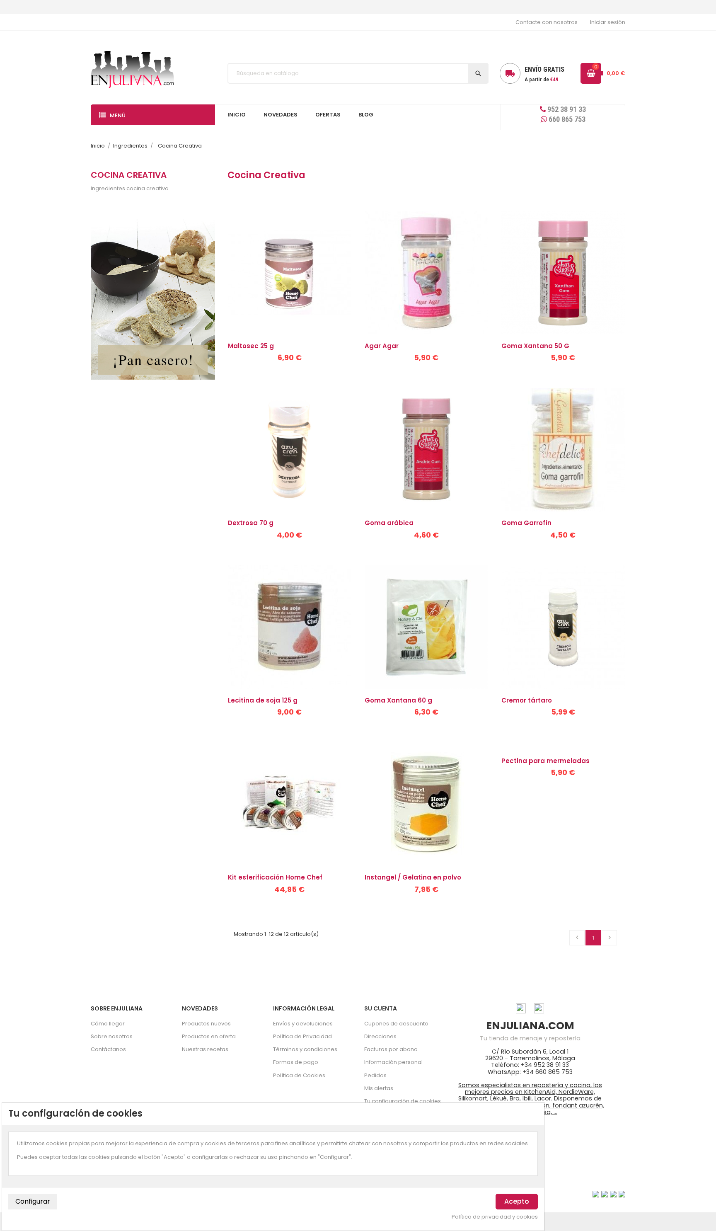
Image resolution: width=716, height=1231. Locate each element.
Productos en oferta (209, 1036)
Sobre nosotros (112, 1036)
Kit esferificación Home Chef (275, 877)
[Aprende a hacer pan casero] (153, 299)
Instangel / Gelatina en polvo (413, 877)
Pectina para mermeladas (545, 760)
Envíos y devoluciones (303, 1023)
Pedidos (375, 1075)
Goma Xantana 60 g (398, 700)
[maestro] (613, 1194)
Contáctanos (108, 1049)
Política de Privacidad (302, 1036)
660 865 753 (566, 119)
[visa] (596, 1194)
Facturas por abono (391, 1049)
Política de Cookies (299, 1075)
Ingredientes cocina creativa (130, 188)
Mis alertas (378, 1088)
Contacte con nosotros (546, 22)
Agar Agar (382, 346)
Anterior (577, 937)
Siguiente (609, 937)
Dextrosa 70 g (250, 523)
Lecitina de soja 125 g (263, 700)
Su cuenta (380, 1008)
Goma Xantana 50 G (535, 346)
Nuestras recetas (205, 1049)
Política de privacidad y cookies (495, 1217)
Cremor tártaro (526, 700)
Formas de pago (295, 1062)
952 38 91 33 (566, 109)
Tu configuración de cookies (402, 1101)
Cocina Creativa (129, 175)
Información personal (393, 1062)
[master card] (604, 1194)
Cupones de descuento (396, 1023)
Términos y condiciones (305, 1049)
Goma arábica (389, 523)
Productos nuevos (206, 1023)
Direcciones (380, 1036)
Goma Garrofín (526, 523)
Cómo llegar (108, 1023)
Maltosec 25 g (251, 346)
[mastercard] (622, 1194)
